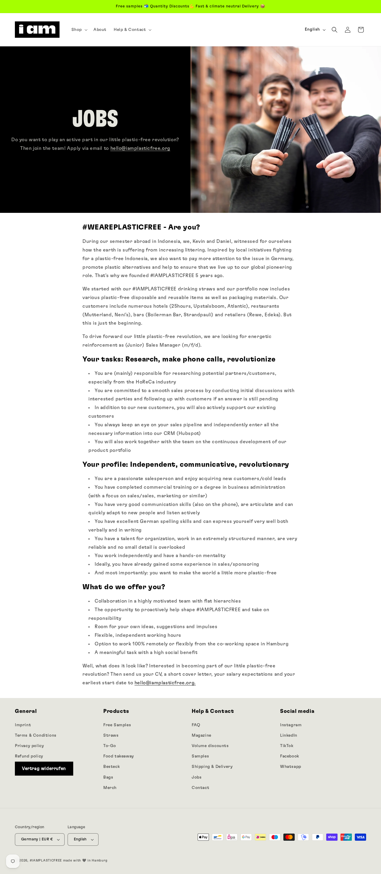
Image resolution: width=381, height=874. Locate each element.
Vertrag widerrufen (44, 768)
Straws (111, 735)
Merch (110, 788)
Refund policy (29, 756)
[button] (79, 29)
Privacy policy (29, 746)
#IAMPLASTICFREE (46, 860)
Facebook (289, 756)
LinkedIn (288, 735)
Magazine (201, 735)
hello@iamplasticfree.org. (165, 682)
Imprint (23, 725)
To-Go (109, 746)
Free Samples (117, 725)
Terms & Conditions (36, 735)
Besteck (111, 767)
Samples (200, 756)
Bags (108, 777)
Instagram (291, 725)
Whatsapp (290, 767)
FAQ (196, 725)
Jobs (197, 777)
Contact (200, 788)
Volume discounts (210, 746)
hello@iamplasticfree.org (140, 148)
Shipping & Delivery (212, 767)
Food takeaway (118, 756)
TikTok (286, 746)
